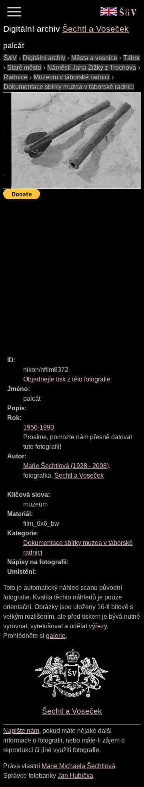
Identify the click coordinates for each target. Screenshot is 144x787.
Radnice (16, 77)
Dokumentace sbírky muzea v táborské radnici (69, 86)
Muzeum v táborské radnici (72, 77)
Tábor (131, 57)
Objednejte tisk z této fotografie (66, 379)
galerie (56, 635)
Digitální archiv (44, 57)
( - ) (66, 465)
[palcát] (72, 140)
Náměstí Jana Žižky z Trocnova (91, 67)
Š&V (10, 57)
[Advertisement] (72, 274)
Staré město (24, 67)
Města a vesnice (94, 57)
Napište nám (21, 730)
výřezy (98, 626)
